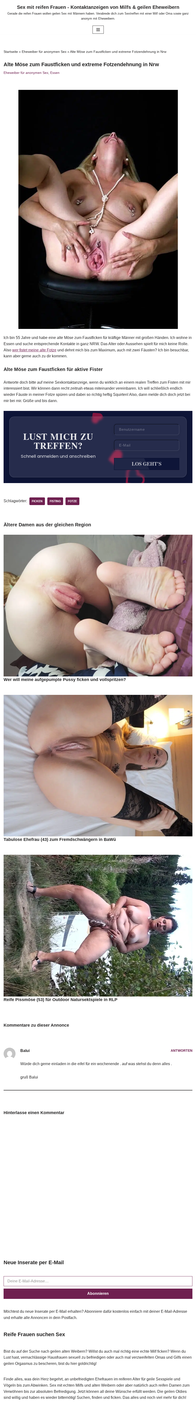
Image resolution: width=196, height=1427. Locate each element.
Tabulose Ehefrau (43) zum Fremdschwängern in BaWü (60, 839)
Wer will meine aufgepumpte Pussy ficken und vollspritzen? (65, 679)
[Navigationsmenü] (98, 30)
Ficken (37, 501)
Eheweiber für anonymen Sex (44, 52)
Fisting (55, 501)
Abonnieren (98, 1293)
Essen (55, 73)
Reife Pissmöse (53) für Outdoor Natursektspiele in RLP (60, 999)
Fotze (72, 501)
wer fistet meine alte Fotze (34, 350)
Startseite (11, 52)
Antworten (181, 1050)
